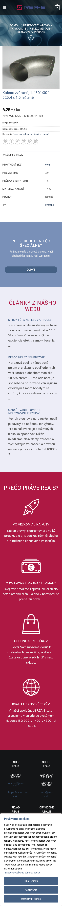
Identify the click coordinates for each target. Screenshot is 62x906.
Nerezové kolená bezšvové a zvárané (35, 30)
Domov (14, 25)
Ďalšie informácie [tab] (12, 155)
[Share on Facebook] (11, 141)
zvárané (49, 205)
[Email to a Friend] (23, 141)
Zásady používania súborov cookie (23, 872)
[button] (4, 7)
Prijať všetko (31, 881)
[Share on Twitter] (17, 141)
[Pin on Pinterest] (29, 141)
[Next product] (31, 37)
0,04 (47, 164)
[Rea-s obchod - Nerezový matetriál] (31, 7)
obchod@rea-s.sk (16, 784)
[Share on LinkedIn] (35, 141)
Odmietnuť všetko (31, 899)
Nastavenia (31, 890)
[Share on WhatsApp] (5, 141)
